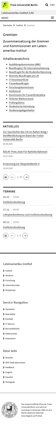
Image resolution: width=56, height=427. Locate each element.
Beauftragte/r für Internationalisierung (29, 68)
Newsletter (10, 314)
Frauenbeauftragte (19, 83)
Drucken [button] (9, 357)
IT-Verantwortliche (18, 79)
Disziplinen (10, 290)
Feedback (9, 367)
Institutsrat (15, 91)
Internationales (12, 285)
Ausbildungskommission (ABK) (25, 64)
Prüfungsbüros (16, 102)
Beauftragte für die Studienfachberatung (30, 72)
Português (10, 382)
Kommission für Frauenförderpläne (27, 95)
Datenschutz (11, 333)
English (8, 372)
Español (9, 377)
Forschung (10, 280)
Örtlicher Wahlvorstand (21, 98)
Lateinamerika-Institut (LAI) (17, 13)
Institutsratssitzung (14, 202)
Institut (19, 25)
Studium (9, 275)
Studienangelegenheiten (21, 110)
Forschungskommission (21, 87)
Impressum (10, 338)
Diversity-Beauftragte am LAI (24, 75)
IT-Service (9, 323)
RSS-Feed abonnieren (15, 362)
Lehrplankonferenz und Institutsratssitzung (27, 214)
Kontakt (9, 318)
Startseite (7, 25)
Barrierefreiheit (12, 328)
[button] (5, 177)
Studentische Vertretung (21, 106)
